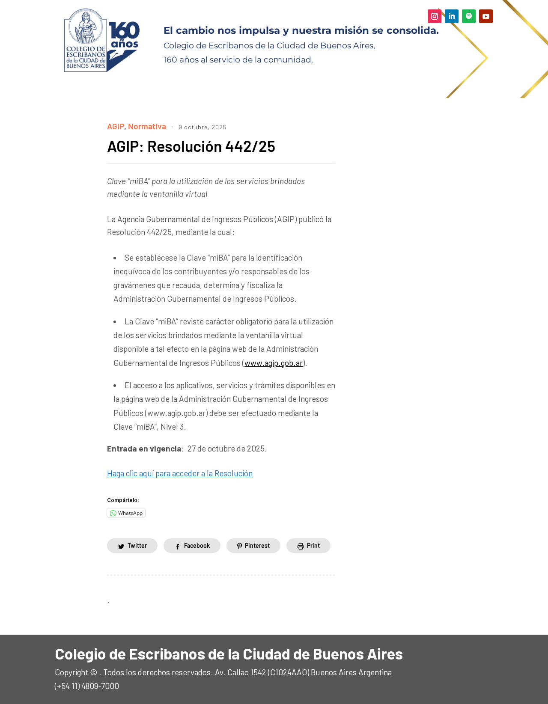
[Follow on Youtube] (486, 16)
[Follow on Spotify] (469, 16)
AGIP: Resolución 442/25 (194, 146)
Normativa (147, 126)
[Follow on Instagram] (434, 16)
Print (313, 545)
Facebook (197, 545)
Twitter (137, 545)
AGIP (115, 126)
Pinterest (257, 545)
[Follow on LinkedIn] (452, 16)
